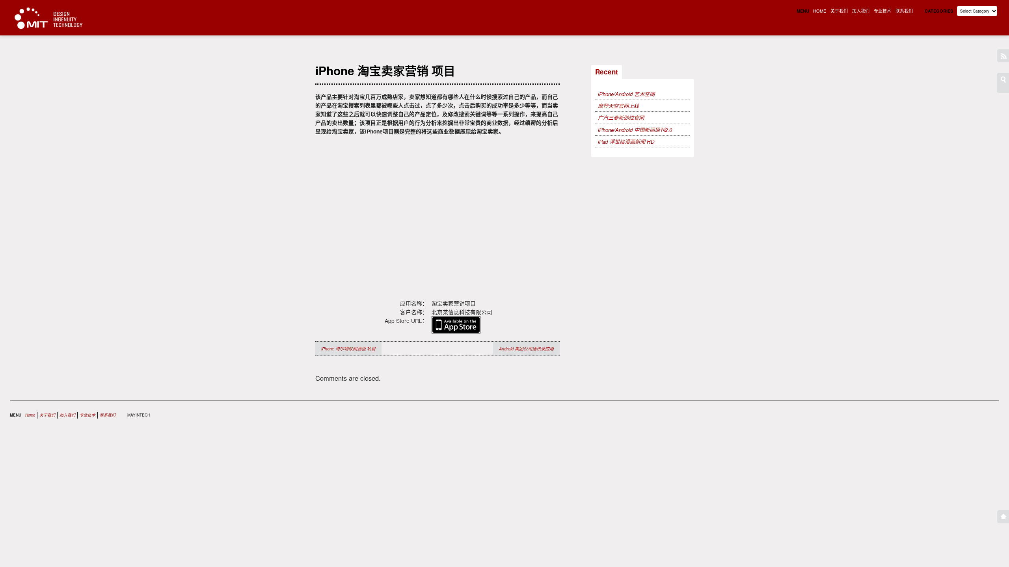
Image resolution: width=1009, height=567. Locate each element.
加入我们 (860, 10)
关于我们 (839, 10)
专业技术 (882, 10)
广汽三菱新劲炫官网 (621, 117)
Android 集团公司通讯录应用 (526, 349)
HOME (819, 10)
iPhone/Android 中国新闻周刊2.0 (635, 129)
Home (30, 415)
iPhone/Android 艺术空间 (626, 94)
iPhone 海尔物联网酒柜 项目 (348, 349)
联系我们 (904, 10)
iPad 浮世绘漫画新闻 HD (626, 141)
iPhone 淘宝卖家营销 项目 (385, 70)
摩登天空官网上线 (618, 105)
